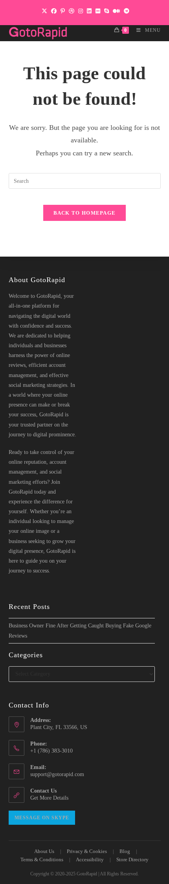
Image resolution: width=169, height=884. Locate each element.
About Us (44, 851)
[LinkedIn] (89, 11)
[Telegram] (125, 11)
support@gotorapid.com (57, 774)
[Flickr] (98, 11)
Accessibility (90, 859)
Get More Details (49, 798)
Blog (124, 851)
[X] (44, 11)
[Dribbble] (71, 11)
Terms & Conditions (41, 859)
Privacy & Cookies (87, 851)
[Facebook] (54, 11)
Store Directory (132, 859)
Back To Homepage (84, 213)
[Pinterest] (63, 11)
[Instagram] (80, 11)
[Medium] (116, 11)
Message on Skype (42, 817)
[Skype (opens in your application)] (106, 11)
